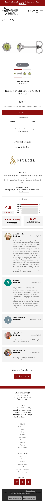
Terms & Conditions (22, 469)
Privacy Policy (22, 472)
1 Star (19, 213)
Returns (33, 121)
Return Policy (22, 464)
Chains (18, 190)
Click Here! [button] (22, 4)
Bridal (38, 190)
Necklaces (24, 190)
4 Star (19, 206)
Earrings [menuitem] (22, 435)
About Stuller (22, 147)
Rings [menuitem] (22, 432)
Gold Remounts (24, 192)
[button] (29, 11)
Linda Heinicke (18, 234)
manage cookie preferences (20, 493)
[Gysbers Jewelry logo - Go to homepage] (10, 11)
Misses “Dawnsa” (19, 350)
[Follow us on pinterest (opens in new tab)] (22, 482)
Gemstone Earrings (9, 20)
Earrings (8, 190)
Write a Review (22, 376)
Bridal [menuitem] (22, 429)
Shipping (12, 121)
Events (22, 461)
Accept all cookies (29, 498)
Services (22, 467)
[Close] (42, 3)
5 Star (19, 204)
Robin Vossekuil (19, 317)
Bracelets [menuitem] (22, 442)
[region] (22, 47)
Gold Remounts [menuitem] (22, 427)
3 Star (19, 208)
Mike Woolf (17, 333)
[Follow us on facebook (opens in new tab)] (28, 482)
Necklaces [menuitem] (22, 437)
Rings (13, 190)
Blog (22, 459)
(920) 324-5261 (22, 83)
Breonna (16, 280)
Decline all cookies (15, 498)
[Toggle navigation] (41, 11)
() (39, 204)
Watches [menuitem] (22, 445)
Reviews (22, 199)
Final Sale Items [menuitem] (23, 448)
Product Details (22, 141)
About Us (22, 456)
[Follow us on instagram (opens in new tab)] (16, 482)
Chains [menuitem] (22, 440)
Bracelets (32, 190)
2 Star (19, 211)
